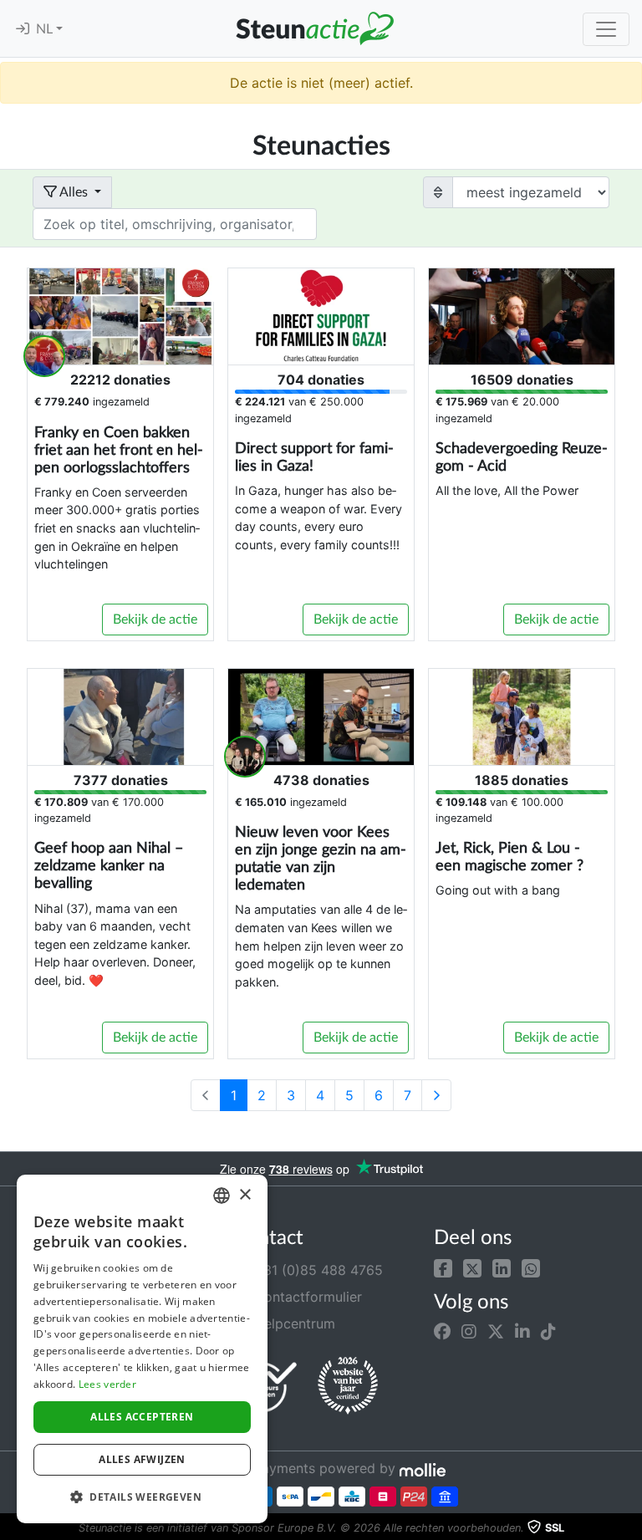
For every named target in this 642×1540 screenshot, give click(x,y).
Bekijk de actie (155, 619)
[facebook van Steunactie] (442, 1331)
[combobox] (221, 1195)
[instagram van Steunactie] (468, 1331)
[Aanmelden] (23, 29)
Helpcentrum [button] (292, 1323)
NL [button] (46, 29)
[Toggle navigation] (606, 29)
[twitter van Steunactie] (495, 1331)
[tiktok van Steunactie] (548, 1331)
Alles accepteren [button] (141, 1417)
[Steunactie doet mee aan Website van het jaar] (348, 1386)
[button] (443, 1266)
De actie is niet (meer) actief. (321, 82)
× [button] (244, 1195)
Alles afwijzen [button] (142, 1459)
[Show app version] (630, 1528)
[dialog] (142, 1349)
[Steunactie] (314, 28)
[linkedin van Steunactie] (522, 1331)
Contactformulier (306, 1296)
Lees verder (107, 1384)
